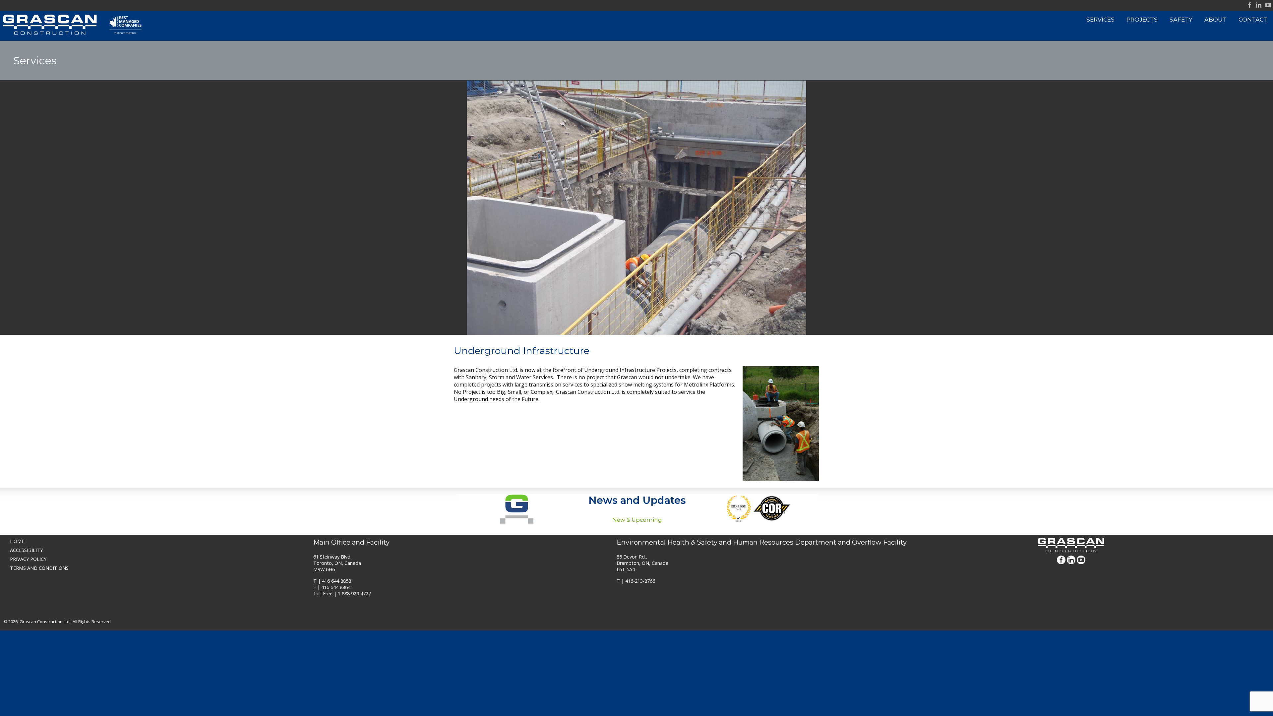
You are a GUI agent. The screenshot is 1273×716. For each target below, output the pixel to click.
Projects (1142, 19)
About (1215, 19)
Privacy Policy (28, 559)
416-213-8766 (640, 581)
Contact (1253, 19)
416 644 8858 (336, 581)
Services (1100, 19)
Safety (1181, 19)
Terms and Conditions (39, 568)
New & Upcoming (637, 519)
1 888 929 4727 (354, 593)
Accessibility (26, 550)
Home (17, 541)
